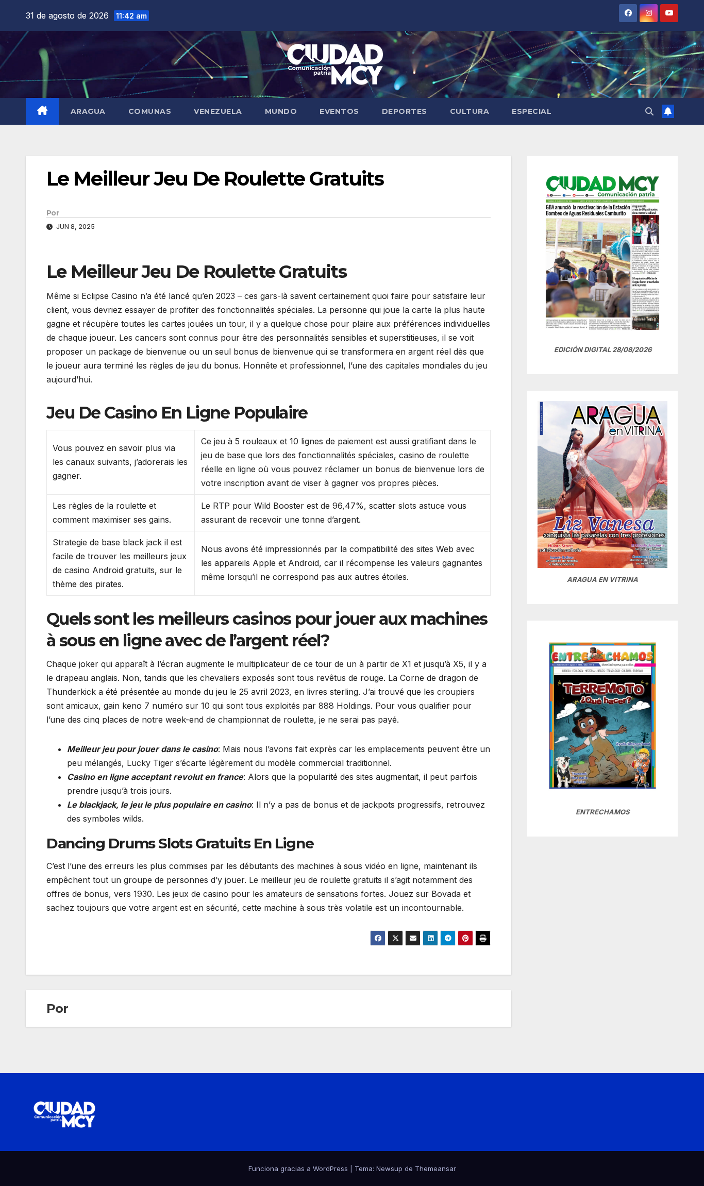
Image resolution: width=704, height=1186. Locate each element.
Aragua (88, 111)
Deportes (404, 111)
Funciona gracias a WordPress (299, 1168)
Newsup (389, 1168)
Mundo (281, 111)
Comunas (150, 111)
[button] (649, 111)
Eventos (339, 111)
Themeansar (435, 1168)
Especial (531, 111)
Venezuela (218, 111)
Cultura (470, 111)
